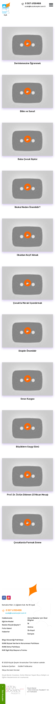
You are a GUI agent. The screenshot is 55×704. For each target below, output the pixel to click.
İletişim (31, 634)
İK (28, 624)
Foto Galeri (7, 628)
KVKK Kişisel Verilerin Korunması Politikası (20, 643)
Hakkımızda (7, 618)
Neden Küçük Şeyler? (11, 625)
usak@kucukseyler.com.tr (35, 6)
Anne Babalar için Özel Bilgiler (37, 619)
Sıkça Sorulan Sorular (11, 670)
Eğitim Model (7, 621)
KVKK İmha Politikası (11, 647)
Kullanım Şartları (8, 666)
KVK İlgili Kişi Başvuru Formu (14, 650)
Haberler (6, 632)
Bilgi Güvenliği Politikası (12, 640)
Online (30, 627)
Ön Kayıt (31, 630)
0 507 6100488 (33, 3)
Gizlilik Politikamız (25, 666)
